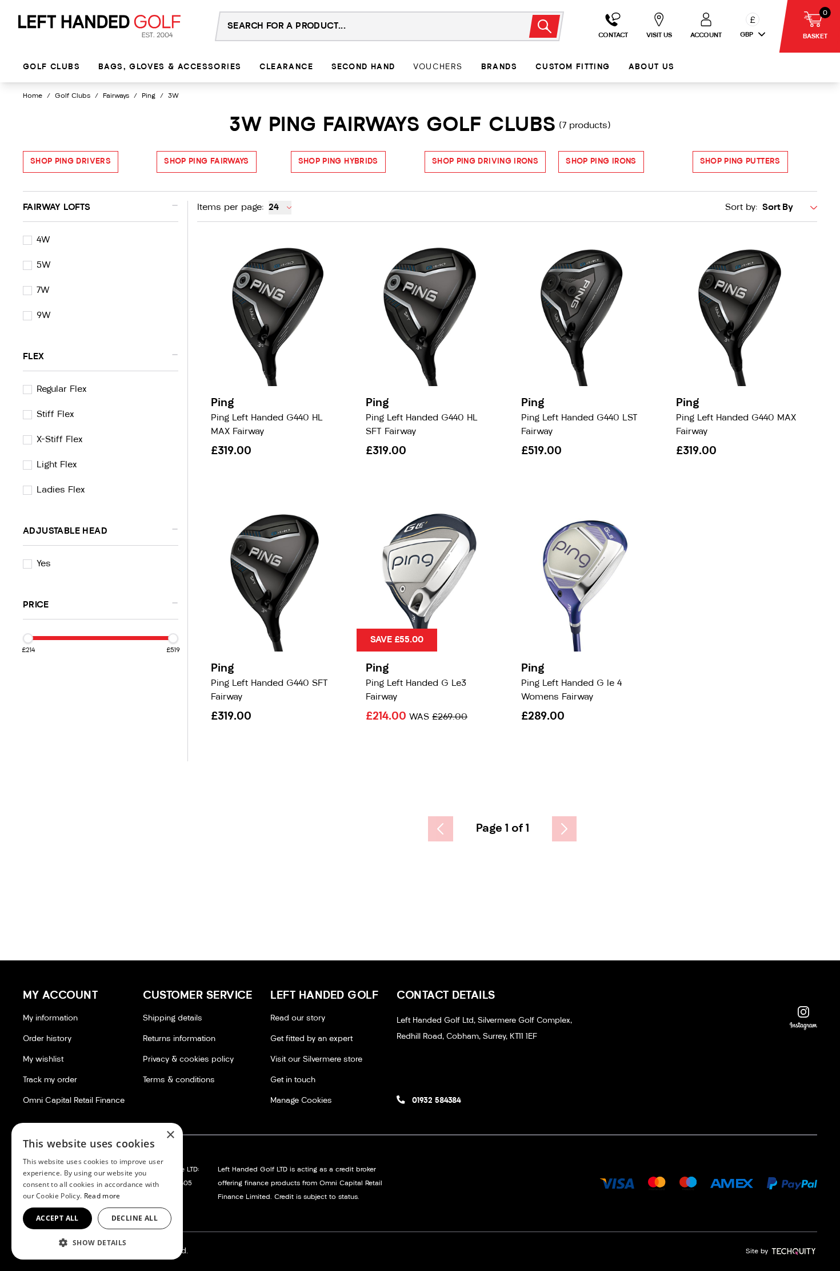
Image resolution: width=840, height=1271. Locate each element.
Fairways (116, 96)
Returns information (179, 1039)
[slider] (28, 638)
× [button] (170, 1135)
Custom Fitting (572, 67)
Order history (47, 1039)
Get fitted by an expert (311, 1039)
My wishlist (43, 1059)
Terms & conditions (179, 1080)
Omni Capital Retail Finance (74, 1101)
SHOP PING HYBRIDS (338, 161)
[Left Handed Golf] (99, 26)
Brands (499, 67)
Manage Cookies (301, 1101)
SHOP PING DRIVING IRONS (485, 161)
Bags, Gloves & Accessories (169, 67)
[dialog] (97, 1191)
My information (50, 1018)
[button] (97, 1242)
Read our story (297, 1018)
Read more (102, 1196)
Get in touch (292, 1080)
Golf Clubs (51, 67)
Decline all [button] (134, 1218)
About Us (652, 67)
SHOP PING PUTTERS (740, 161)
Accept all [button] (57, 1218)
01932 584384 (436, 1101)
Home (32, 96)
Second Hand (363, 67)
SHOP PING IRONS (601, 161)
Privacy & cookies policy (188, 1059)
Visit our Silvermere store (316, 1059)
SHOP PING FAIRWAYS (206, 161)
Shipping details (172, 1018)
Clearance (286, 67)
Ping (148, 96)
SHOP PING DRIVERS (70, 161)
